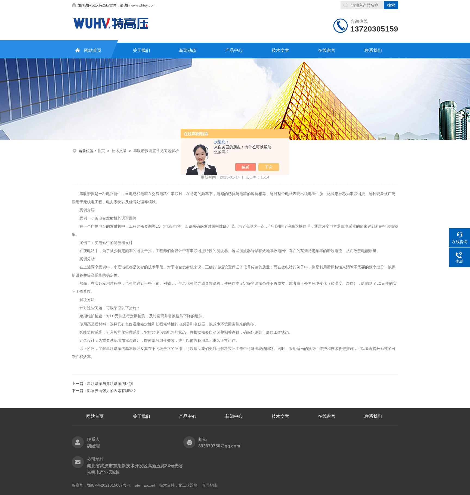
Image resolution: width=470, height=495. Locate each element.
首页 (101, 151)
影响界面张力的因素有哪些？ (112, 391)
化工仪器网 (187, 485)
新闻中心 (234, 416)
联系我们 (373, 50)
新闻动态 (187, 50)
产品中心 (234, 50)
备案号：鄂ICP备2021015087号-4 (101, 485)
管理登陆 (209, 485)
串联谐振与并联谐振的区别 (110, 383)
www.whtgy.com (143, 5)
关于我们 (141, 50)
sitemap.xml (144, 485)
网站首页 (92, 50)
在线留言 (326, 50)
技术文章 (280, 50)
